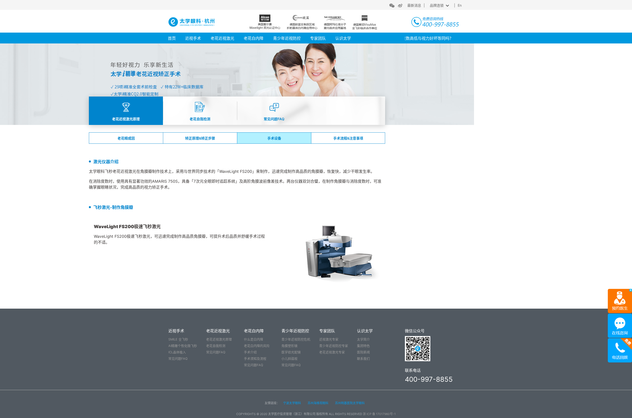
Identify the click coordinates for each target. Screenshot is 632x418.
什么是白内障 (253, 339)
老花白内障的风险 (257, 346)
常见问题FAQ (178, 358)
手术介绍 (250, 352)
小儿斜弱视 (289, 358)
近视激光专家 (328, 339)
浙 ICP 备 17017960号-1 (379, 414)
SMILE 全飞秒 (178, 339)
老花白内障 (253, 38)
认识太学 (343, 38)
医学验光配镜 (291, 352)
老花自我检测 (215, 346)
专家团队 (318, 38)
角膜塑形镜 (289, 346)
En (460, 5)
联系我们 (363, 358)
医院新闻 (363, 352)
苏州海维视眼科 (318, 403)
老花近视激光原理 (219, 339)
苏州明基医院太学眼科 (350, 403)
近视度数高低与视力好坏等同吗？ (416, 38)
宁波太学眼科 (292, 403)
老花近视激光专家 (332, 352)
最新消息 (414, 5)
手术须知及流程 (255, 358)
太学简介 (363, 339)
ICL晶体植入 (177, 352)
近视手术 (193, 38)
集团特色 (363, 346)
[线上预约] (620, 300)
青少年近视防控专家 (333, 346)
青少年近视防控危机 (295, 339)
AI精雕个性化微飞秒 (182, 346)
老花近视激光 (222, 38)
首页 (172, 38)
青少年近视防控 (287, 38)
